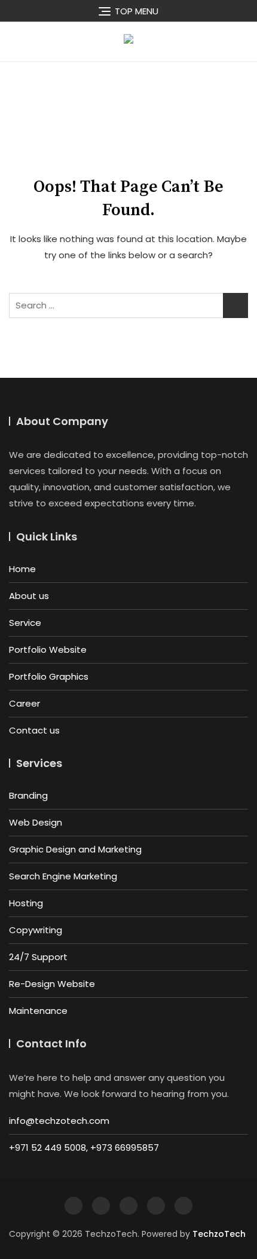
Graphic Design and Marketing (75, 849)
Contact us (34, 730)
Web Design (35, 822)
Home (22, 569)
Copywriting (35, 930)
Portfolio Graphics (48, 676)
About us (29, 595)
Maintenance (38, 1010)
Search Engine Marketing (63, 876)
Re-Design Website (52, 983)
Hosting (26, 903)
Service (25, 622)
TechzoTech (219, 1234)
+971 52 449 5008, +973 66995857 (84, 1147)
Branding (28, 795)
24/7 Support (38, 957)
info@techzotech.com (59, 1120)
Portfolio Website (48, 649)
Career (24, 703)
